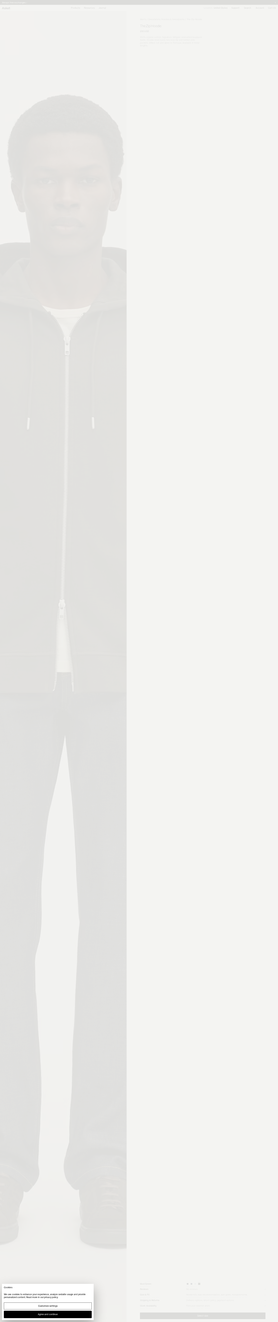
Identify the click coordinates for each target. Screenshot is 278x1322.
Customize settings (48, 1306)
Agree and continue (48, 1314)
